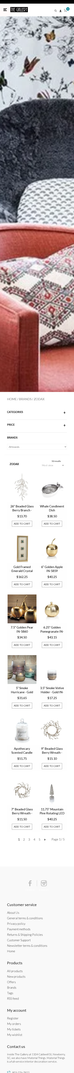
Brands (25, 399)
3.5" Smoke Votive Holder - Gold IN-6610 (52, 690)
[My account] (60, 11)
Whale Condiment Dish (52, 508)
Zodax (39, 399)
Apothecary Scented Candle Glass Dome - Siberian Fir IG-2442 (22, 751)
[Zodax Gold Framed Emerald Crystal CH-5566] (22, 548)
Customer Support (19, 940)
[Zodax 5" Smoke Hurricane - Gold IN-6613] (22, 669)
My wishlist (14, 1035)
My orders (14, 1024)
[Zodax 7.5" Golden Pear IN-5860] (22, 608)
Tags (10, 993)
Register (13, 1018)
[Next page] (44, 839)
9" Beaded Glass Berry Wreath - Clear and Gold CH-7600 (52, 751)
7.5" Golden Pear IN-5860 (22, 629)
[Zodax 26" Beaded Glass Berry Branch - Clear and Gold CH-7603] (22, 487)
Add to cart (22, 523)
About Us (13, 912)
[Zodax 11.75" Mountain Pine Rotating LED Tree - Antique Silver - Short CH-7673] (52, 790)
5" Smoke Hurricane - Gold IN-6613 (22, 690)
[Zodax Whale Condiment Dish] (52, 487)
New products (16, 976)
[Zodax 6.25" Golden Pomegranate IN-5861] (52, 608)
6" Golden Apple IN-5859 (52, 569)
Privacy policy (16, 923)
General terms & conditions (25, 918)
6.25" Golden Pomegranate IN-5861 (52, 629)
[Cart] (65, 11)
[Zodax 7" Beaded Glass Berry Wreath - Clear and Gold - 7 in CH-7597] (22, 790)
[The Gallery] (19, 10)
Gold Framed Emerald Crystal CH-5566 (22, 569)
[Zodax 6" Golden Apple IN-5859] (52, 548)
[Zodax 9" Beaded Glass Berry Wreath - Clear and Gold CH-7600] (52, 730)
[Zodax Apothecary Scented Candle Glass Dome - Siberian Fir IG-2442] (22, 730)
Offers (11, 982)
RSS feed (13, 998)
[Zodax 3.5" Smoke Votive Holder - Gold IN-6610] (52, 669)
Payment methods (18, 929)
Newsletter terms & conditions (27, 945)
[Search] (56, 11)
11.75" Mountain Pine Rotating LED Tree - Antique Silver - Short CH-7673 (52, 811)
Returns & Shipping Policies (25, 934)
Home (12, 399)
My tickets (14, 1029)
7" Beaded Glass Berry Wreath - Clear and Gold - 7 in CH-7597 (22, 811)
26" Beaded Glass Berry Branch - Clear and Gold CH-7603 (22, 508)
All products (15, 971)
